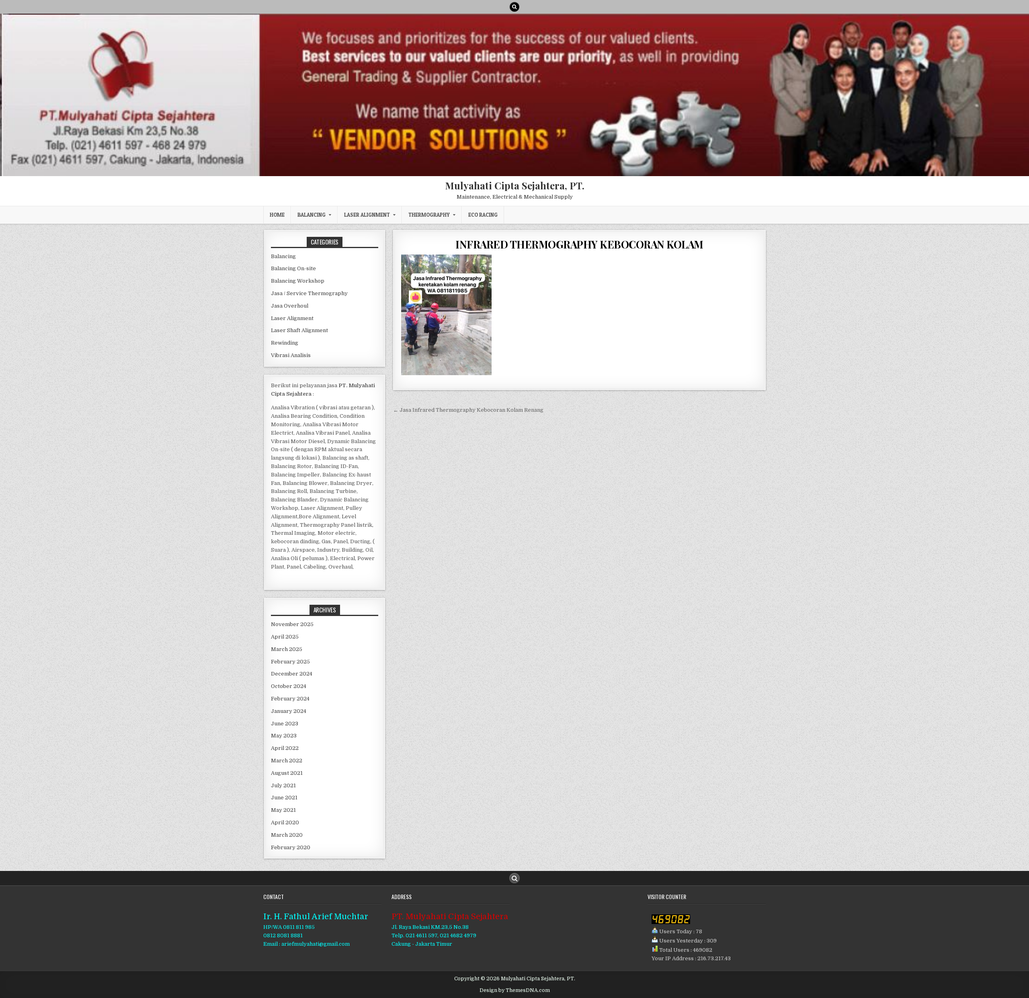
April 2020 (285, 822)
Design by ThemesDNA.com (515, 990)
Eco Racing (483, 215)
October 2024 (288, 686)
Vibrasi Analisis (291, 355)
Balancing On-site (293, 268)
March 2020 (287, 835)
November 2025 (292, 624)
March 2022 (286, 761)
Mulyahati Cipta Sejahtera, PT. (514, 185)
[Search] (514, 7)
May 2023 (284, 736)
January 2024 (288, 711)
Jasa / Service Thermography (309, 293)
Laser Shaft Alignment (299, 330)
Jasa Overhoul (289, 306)
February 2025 (290, 662)
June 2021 (284, 798)
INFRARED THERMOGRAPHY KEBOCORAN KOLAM (579, 244)
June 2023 (284, 724)
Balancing (311, 215)
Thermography (429, 215)
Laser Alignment (367, 215)
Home (277, 215)
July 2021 (283, 785)
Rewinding (284, 343)
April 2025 (285, 637)
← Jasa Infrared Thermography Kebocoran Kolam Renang (468, 410)
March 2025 (286, 649)
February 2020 (290, 847)
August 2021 (287, 773)
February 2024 (290, 699)
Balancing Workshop (297, 281)
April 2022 (285, 748)
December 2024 (291, 674)
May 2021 (283, 810)
